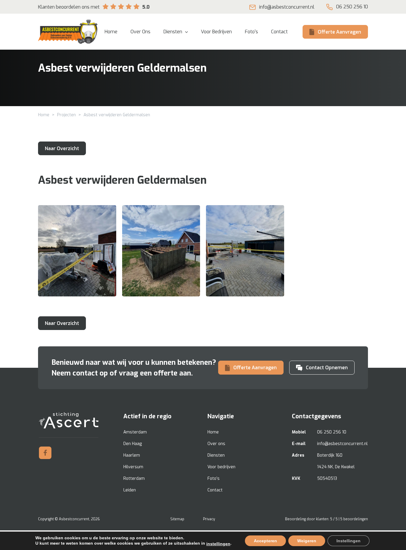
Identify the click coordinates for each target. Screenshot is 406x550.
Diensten (216, 455)
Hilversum (133, 467)
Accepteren (265, 540)
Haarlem (131, 455)
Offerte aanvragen (339, 32)
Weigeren (306, 540)
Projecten (66, 115)
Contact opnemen (327, 367)
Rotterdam (134, 478)
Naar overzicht (62, 148)
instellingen (218, 543)
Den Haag (132, 444)
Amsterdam (135, 432)
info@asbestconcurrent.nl (286, 7)
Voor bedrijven (221, 467)
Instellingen (348, 540)
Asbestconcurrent (74, 519)
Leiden (129, 490)
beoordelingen (354, 519)
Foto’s (213, 478)
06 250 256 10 (352, 7)
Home (43, 115)
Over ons (216, 444)
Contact (215, 490)
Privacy (209, 519)
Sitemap (177, 519)
